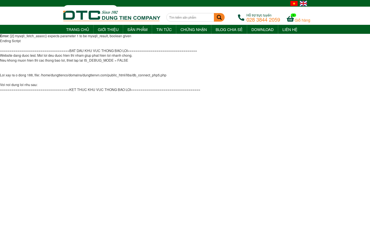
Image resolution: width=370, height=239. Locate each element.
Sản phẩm (137, 29)
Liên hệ (289, 29)
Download (262, 29)
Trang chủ (77, 29)
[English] (303, 3)
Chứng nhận (194, 29)
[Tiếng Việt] (294, 3)
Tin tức (164, 29)
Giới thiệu (108, 29)
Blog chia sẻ (229, 29)
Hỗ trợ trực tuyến (263, 17)
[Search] (219, 17)
